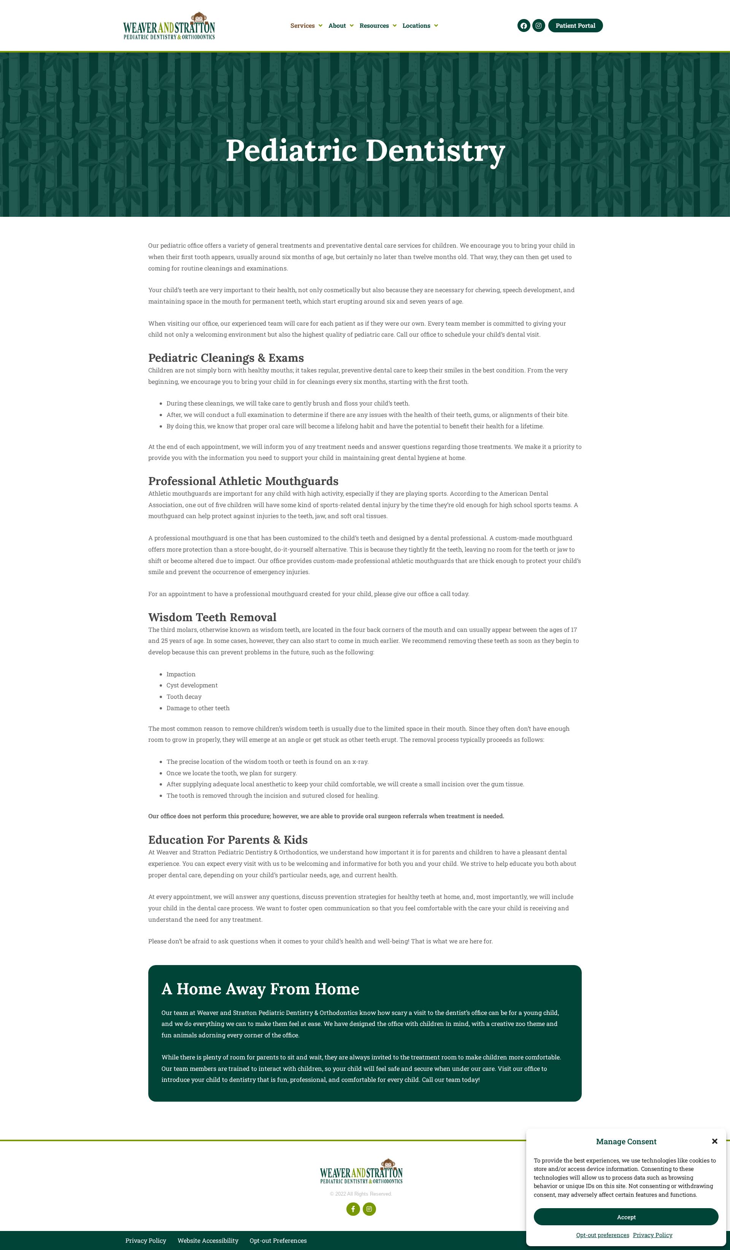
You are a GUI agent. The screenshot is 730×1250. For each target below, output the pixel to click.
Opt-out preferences (602, 1235)
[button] (715, 1141)
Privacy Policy (653, 1235)
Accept (626, 1217)
